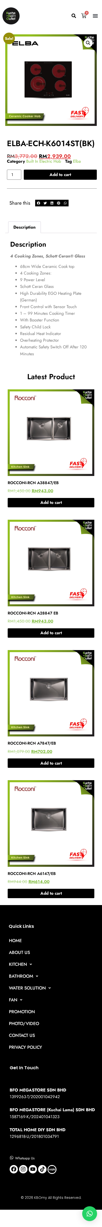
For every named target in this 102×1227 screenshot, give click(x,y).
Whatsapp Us (25, 1158)
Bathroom (21, 976)
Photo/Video (24, 1023)
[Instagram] (23, 1169)
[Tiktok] (42, 1169)
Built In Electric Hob (43, 161)
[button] (74, 16)
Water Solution (27, 988)
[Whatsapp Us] (12, 1158)
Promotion (22, 1012)
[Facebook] (14, 1169)
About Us (19, 952)
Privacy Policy (25, 1047)
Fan (13, 1000)
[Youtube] (33, 1169)
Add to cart (60, 175)
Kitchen (18, 964)
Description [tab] (24, 227)
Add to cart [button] (51, 502)
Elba (77, 161)
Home (15, 940)
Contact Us (22, 1035)
